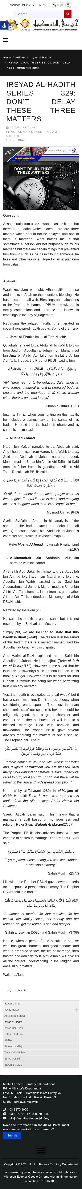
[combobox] (39, 14)
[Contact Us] (54, 4)
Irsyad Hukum (12, 1009)
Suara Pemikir (12, 1058)
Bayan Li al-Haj (13, 1046)
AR (44, 5)
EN (39, 5)
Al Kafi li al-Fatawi (14, 1015)
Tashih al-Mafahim (14, 1052)
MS (34, 5)
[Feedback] (61, 4)
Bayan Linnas (12, 1003)
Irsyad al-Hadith (16, 990)
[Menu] (5, 40)
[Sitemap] (68, 4)
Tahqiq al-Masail (13, 1034)
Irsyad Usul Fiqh (13, 1028)
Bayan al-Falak (13, 1064)
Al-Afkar (8, 1040)
